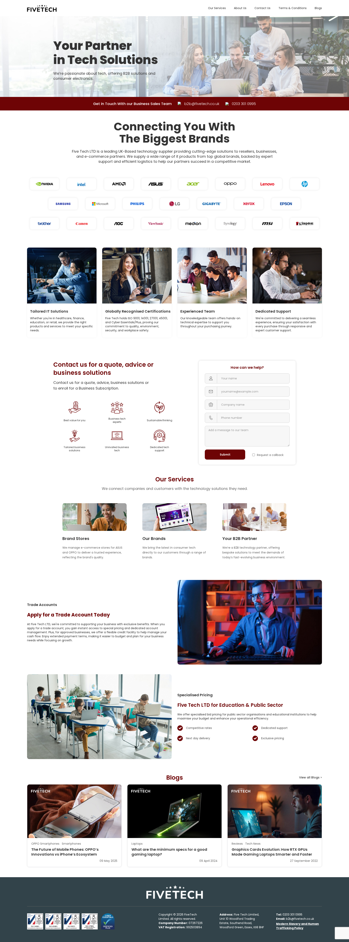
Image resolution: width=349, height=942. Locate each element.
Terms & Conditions (293, 8)
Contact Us (262, 8)
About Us (240, 8)
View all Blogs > (310, 777)
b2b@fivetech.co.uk (295, 919)
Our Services (217, 8)
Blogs (318, 8)
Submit (225, 455)
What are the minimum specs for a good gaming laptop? (169, 852)
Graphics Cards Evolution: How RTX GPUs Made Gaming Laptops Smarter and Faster (272, 852)
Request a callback (270, 455)
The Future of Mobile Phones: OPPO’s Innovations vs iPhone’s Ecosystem (65, 852)
